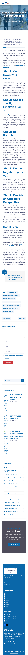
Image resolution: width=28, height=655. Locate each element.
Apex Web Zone (14, 653)
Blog (15, 19)
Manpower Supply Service (9, 46)
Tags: (4, 292)
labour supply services (9, 298)
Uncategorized (8, 514)
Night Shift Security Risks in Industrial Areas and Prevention (16, 416)
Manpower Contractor (14, 44)
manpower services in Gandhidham (11, 305)
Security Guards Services (11, 511)
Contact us (13, 544)
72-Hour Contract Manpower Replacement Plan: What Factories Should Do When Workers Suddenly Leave (16, 435)
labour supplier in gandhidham (10, 295)
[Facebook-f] (5, 625)
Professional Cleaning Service (12, 505)
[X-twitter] (7, 625)
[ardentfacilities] (5, 2)
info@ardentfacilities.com (12, 643)
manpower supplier (8, 311)
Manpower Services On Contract (11, 308)
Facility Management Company (12, 477)
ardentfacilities (16, 39)
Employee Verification (10, 474)
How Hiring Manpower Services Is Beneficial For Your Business (15, 277)
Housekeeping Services (9, 42)
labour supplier (12, 292)
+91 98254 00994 (10, 641)
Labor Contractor (9, 490)
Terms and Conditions (13, 651)
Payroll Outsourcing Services (12, 502)
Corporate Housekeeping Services (13, 21)
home (10, 19)
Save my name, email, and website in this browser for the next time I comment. (14, 357)
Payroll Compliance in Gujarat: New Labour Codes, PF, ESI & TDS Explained (16, 396)
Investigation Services (10, 486)
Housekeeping (8, 480)
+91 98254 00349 (10, 639)
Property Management (10, 508)
